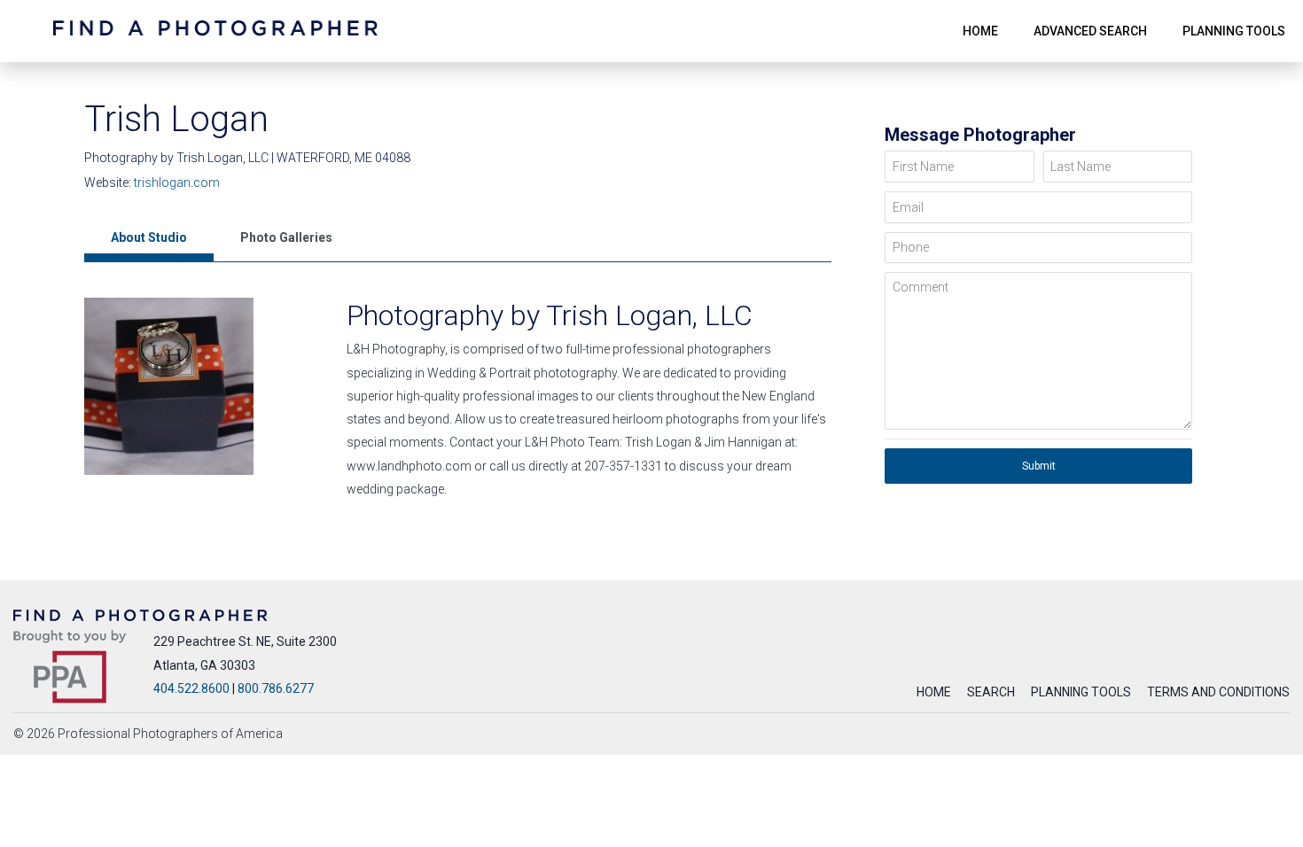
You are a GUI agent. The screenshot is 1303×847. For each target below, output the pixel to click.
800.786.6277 (276, 688)
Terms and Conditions (1218, 692)
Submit (1039, 466)
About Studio (149, 237)
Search (991, 692)
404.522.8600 (191, 688)
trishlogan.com (177, 182)
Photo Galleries (286, 237)
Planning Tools (1081, 692)
